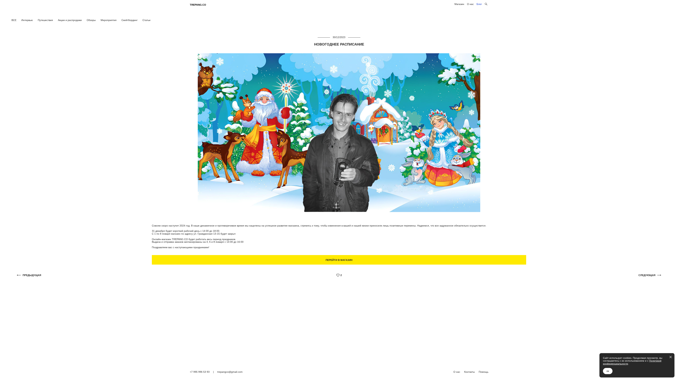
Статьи (146, 20)
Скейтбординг (129, 20)
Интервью (27, 20)
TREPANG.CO (198, 5)
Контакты (469, 371)
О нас (470, 4)
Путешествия (46, 20)
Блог (479, 4)
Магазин (459, 4)
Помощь (483, 371)
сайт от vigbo (481, 379)
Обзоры (91, 20)
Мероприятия (109, 20)
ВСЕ (14, 20)
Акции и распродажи (70, 20)
